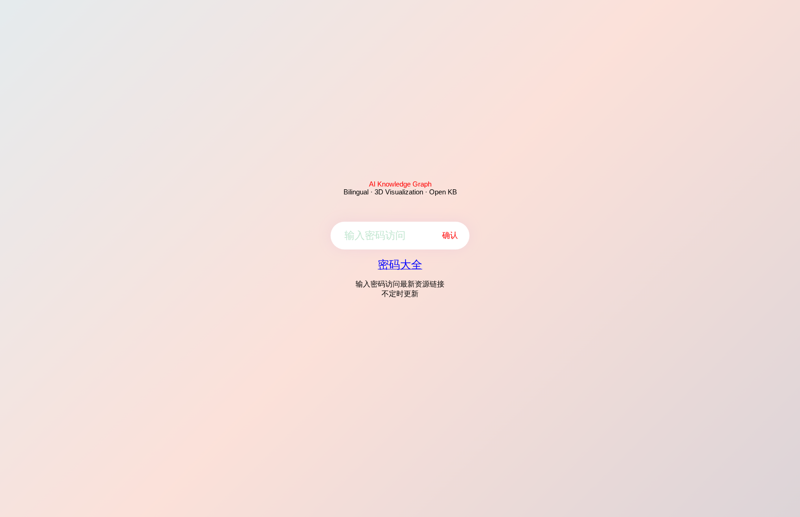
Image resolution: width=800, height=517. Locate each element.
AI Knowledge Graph (400, 184)
